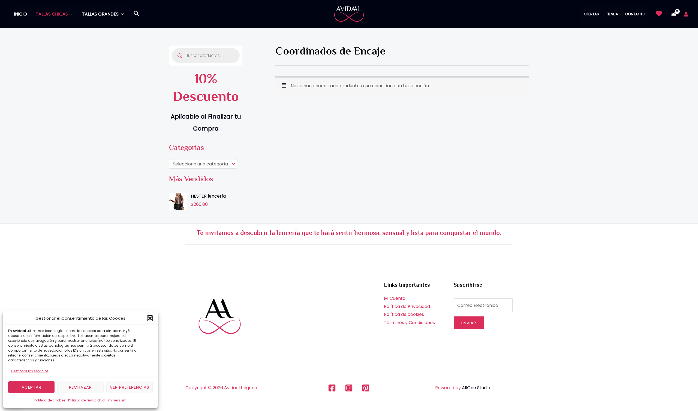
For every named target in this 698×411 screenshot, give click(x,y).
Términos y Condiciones (409, 322)
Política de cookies (49, 400)
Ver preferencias (129, 387)
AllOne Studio (476, 388)
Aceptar (31, 387)
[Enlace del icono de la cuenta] (686, 14)
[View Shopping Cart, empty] (673, 14)
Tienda (612, 14)
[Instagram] (349, 388)
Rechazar (80, 387)
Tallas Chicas (52, 14)
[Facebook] (332, 388)
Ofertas (591, 14)
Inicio (20, 14)
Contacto (635, 14)
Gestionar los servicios (30, 371)
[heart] (658, 13)
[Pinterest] (366, 388)
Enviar (468, 323)
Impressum (117, 400)
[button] (150, 318)
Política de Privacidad (86, 400)
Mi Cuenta (394, 298)
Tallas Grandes (100, 14)
